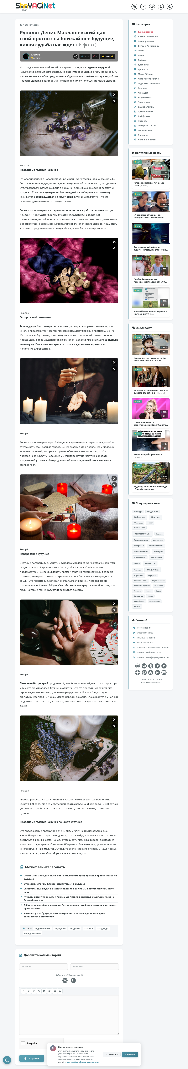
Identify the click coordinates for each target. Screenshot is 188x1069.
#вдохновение (42, 928)
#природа (152, 575)
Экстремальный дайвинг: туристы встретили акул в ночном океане (151, 248)
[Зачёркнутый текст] (39, 991)
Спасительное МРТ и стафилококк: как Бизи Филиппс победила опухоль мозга (150, 423)
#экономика (155, 601)
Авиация (143, 92)
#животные (158, 540)
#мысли (88, 928)
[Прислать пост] (143, 7)
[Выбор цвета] (49, 991)
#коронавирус (140, 557)
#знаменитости (156, 545)
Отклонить (113, 1054)
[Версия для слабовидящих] (152, 7)
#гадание (75, 928)
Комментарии (143, 627)
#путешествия (158, 581)
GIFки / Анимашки (149, 45)
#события (159, 586)
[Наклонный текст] (28, 991)
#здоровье (139, 545)
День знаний (145, 31)
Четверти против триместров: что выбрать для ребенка (151, 391)
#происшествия (140, 581)
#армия (159, 534)
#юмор (137, 606)
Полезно (143, 134)
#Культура (138, 511)
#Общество (139, 517)
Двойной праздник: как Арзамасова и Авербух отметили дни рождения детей (150, 280)
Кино (141, 55)
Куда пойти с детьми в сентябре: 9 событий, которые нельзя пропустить (150, 359)
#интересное (141, 551)
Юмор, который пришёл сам (148, 455)
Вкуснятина (145, 97)
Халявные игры (147, 139)
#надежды (103, 928)
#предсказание (32, 933)
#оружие (137, 570)
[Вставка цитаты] (54, 991)
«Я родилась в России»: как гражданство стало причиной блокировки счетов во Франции (150, 216)
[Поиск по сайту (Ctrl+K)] (7, 1060)
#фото (150, 596)
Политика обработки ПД (148, 652)
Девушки (143, 64)
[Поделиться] (75, 56)
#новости (150, 563)
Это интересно (32, 25)
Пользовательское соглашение (152, 647)
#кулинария (156, 557)
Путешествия (145, 111)
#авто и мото (139, 528)
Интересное (145, 130)
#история (158, 551)
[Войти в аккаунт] (161, 7)
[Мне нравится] (103, 56)
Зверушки (144, 102)
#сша (158, 591)
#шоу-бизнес (139, 601)
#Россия (155, 517)
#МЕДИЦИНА (152, 511)
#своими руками (142, 585)
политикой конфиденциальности (82, 1062)
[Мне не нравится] (112, 56)
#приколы (138, 575)
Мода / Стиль (145, 73)
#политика (152, 569)
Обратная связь (144, 632)
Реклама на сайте (145, 637)
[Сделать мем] (114, 94)
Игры (141, 50)
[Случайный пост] (134, 7)
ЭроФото (143, 69)
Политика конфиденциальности (152, 657)
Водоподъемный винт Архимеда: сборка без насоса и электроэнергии (150, 488)
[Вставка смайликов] (44, 991)
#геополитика (141, 540)
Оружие (142, 88)
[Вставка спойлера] (60, 991)
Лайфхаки (144, 116)
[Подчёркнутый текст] (33, 991)
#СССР (150, 523)
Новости (142, 120)
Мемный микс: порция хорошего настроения (150, 312)
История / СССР (147, 125)
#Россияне (138, 523)
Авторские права (145, 642)
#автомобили (142, 533)
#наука (137, 563)
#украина (138, 596)
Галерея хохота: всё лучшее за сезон (149, 184)
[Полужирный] (23, 991)
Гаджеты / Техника (149, 83)
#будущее (60, 928)
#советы (137, 591)
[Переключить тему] (170, 7)
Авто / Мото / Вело (148, 78)
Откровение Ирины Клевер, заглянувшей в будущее (54, 883)
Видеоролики (146, 41)
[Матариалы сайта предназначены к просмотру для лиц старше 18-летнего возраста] (137, 665)
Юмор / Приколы (148, 36)
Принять (131, 1054)
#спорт (148, 591)
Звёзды (142, 59)
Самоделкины (146, 106)
